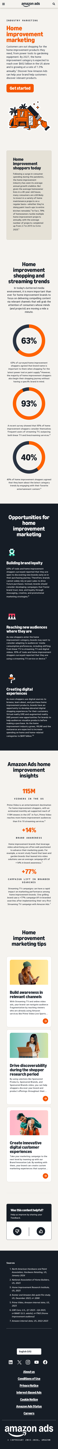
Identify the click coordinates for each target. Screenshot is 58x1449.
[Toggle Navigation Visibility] (3, 4)
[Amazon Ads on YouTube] (36, 1362)
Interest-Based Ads (29, 1392)
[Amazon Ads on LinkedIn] (10, 1362)
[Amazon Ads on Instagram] (28, 1362)
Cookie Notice (29, 1399)
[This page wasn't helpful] (17, 1231)
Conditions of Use (29, 1379)
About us (29, 1372)
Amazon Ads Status (29, 1406)
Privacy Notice (29, 1385)
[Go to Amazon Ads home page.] (29, 1431)
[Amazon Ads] (28, 4)
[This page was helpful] (41, 1231)
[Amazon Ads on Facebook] (45, 1362)
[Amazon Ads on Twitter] (19, 1362)
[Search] (54, 4)
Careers (29, 1413)
